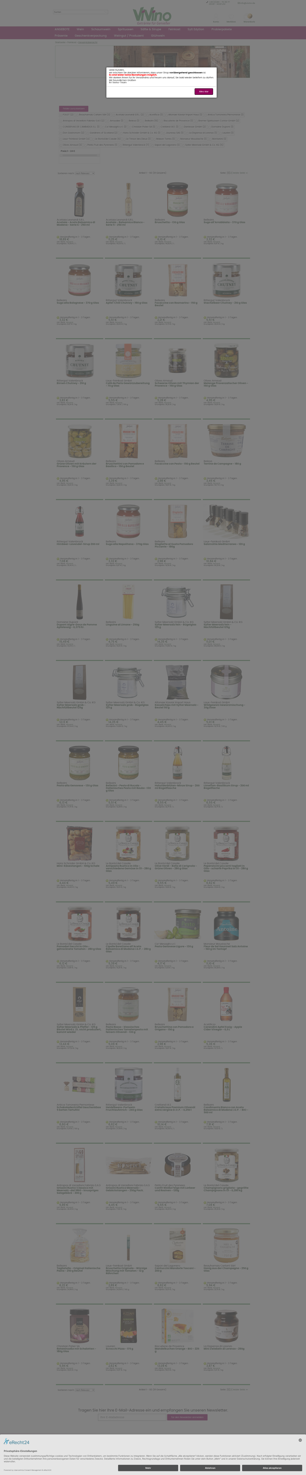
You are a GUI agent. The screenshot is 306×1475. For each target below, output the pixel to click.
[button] (204, 91)
